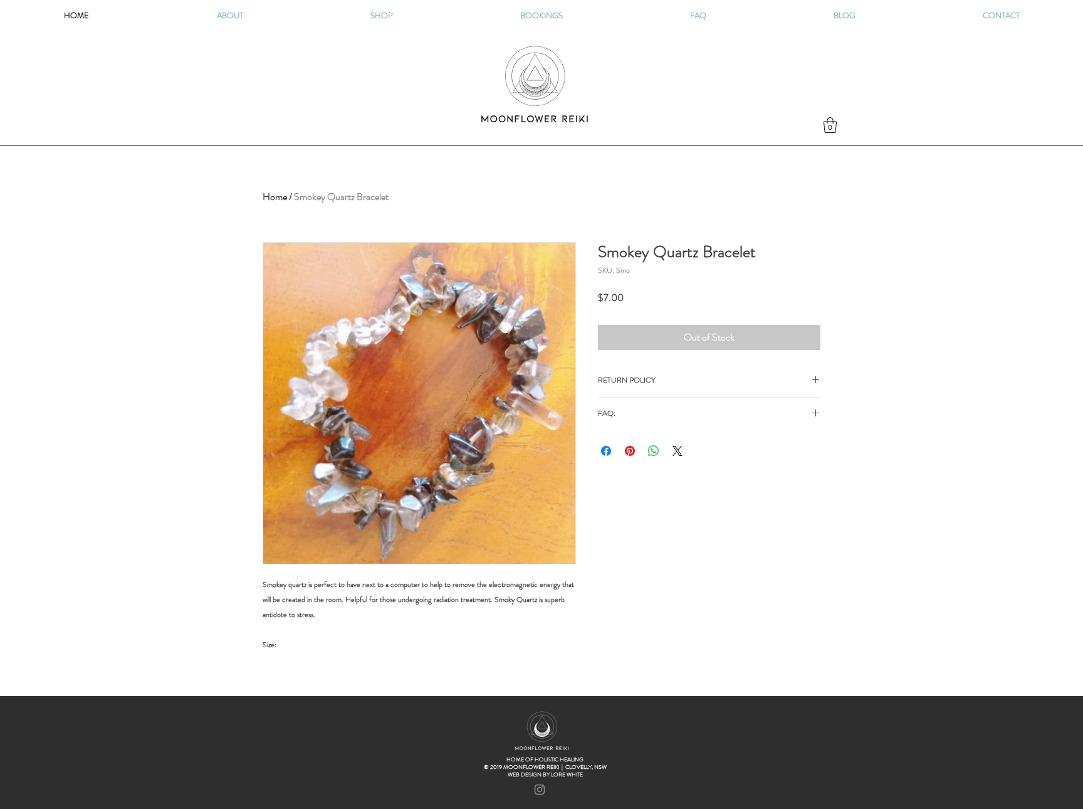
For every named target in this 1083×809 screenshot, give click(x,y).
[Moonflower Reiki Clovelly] (540, 789)
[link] (830, 125)
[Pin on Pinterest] (629, 450)
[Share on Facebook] (606, 450)
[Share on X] (677, 450)
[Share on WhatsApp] (653, 450)
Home (275, 196)
